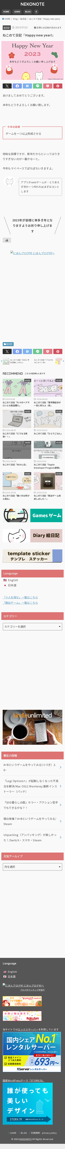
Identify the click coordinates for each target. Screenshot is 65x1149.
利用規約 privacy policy (44, 1132)
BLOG (28, 11)
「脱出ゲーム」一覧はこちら (20, 603)
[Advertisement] (32, 299)
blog (15, 18)
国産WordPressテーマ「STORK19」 (24, 1080)
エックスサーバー (28, 1029)
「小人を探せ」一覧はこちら (20, 597)
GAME (17, 11)
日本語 (12, 585)
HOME (6, 11)
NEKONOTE (32, 4)
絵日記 (23, 18)
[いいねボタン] (7, 240)
